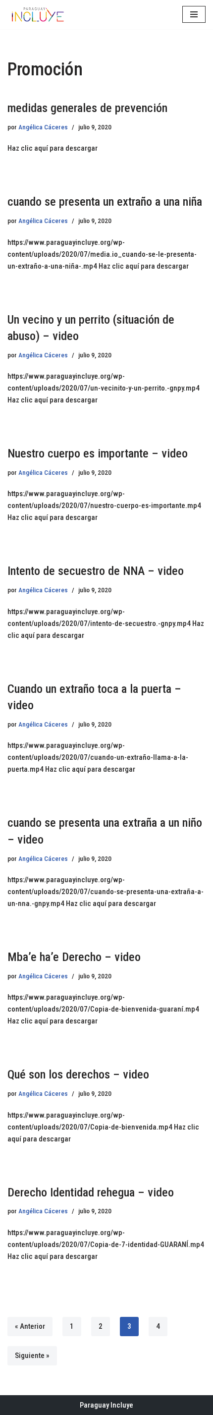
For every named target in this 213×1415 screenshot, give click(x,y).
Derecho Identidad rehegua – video (90, 1192)
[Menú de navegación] (194, 14)
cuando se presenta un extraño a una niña (104, 202)
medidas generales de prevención (87, 108)
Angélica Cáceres (43, 127)
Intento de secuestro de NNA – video (95, 571)
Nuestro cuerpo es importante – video (97, 453)
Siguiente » (32, 1355)
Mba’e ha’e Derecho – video (74, 957)
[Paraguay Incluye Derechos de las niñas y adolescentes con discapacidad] (37, 14)
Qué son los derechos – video (78, 1074)
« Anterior (30, 1326)
